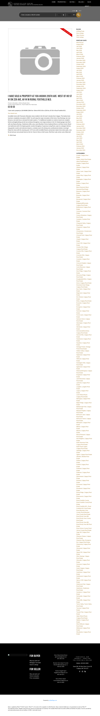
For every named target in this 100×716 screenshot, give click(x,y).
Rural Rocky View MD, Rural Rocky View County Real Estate (83, 518)
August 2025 (79, 68)
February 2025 (80, 78)
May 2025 (79, 72)
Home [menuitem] (54, 2)
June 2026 (79, 48)
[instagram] (82, 671)
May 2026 (79, 50)
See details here (12, 113)
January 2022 (80, 148)
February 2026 (80, 56)
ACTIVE (73, 10)
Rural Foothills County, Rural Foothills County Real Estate (84, 502)
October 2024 (80, 86)
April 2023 (79, 120)
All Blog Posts (80, 31)
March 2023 (79, 122)
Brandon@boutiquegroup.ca (61, 664)
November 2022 (80, 130)
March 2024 (79, 100)
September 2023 (81, 110)
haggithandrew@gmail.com (61, 672)
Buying (72, 2)
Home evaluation (34, 676)
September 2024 (81, 88)
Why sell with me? (35, 674)
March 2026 (79, 54)
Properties (62, 2)
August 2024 (79, 90)
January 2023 (80, 126)
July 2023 (79, 114)
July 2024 (79, 92)
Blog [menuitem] (89, 2)
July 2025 (79, 70)
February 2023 (80, 124)
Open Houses (80, 35)
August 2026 (79, 44)
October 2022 (80, 132)
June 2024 (79, 94)
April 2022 (79, 142)
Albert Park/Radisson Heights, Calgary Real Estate (82, 163)
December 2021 (80, 150)
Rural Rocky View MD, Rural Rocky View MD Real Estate (84, 524)
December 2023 (80, 104)
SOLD (80, 10)
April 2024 (79, 98)
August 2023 (79, 112)
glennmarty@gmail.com (61, 656)
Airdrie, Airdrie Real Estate (83, 159)
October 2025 (80, 64)
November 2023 (80, 106)
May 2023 (79, 118)
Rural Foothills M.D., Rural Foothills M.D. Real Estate (25, 104)
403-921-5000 (60, 666)
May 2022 (79, 140)
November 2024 (80, 84)
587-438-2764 (60, 658)
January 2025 (80, 80)
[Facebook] (80, 671)
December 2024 (80, 82)
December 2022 (80, 128)
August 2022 (79, 134)
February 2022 (80, 146)
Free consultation (34, 678)
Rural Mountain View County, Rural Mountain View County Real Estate (83, 512)
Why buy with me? (35, 660)
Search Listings (34, 664)
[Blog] (85, 671)
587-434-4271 (60, 674)
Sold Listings (80, 37)
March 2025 (79, 76)
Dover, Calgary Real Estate (83, 283)
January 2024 (80, 102)
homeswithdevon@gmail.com (61, 680)
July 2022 (79, 136)
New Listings (80, 33)
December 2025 (80, 60)
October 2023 (80, 108)
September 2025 (81, 66)
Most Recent (79, 42)
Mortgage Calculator (35, 662)
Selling (81, 2)
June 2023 (79, 116)
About (87, 6)
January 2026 (80, 58)
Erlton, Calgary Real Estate (83, 301)
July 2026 (79, 46)
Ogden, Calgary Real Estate (84, 454)
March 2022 (79, 144)
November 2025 (80, 62)
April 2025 (79, 74)
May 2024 (79, 96)
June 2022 (79, 138)
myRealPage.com (53, 700)
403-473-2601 (60, 682)
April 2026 (79, 52)
